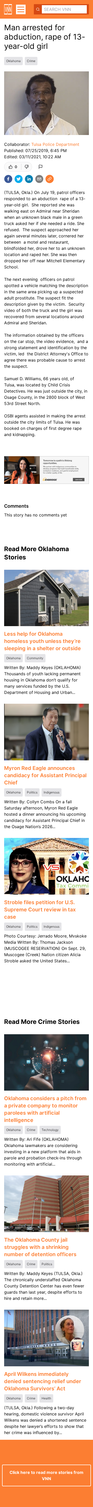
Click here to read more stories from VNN (46, 1475)
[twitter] (18, 179)
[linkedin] (29, 179)
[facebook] (8, 179)
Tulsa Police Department (55, 144)
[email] (39, 179)
